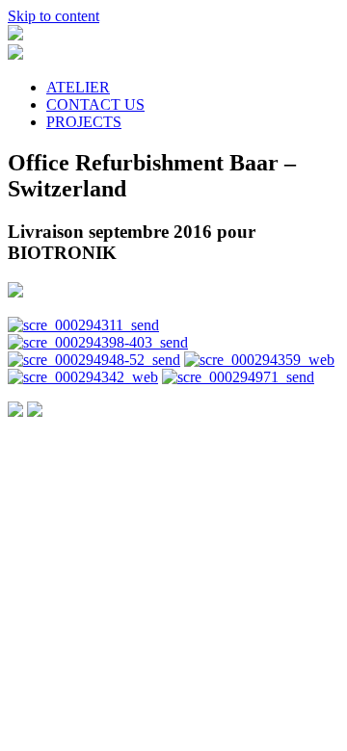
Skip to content (53, 16)
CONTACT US (95, 104)
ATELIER (78, 87)
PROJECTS (83, 122)
